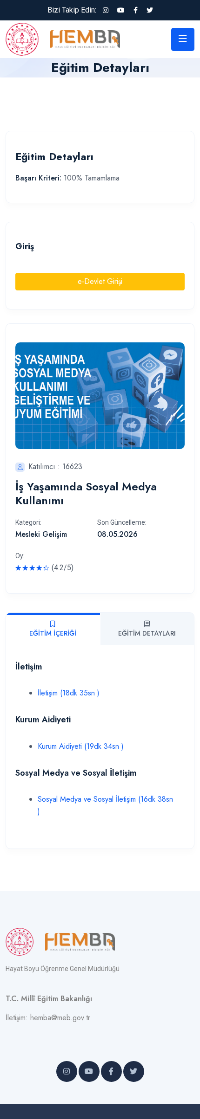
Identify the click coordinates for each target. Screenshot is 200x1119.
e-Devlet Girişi (100, 281)
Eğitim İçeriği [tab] (52, 633)
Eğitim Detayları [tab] (147, 633)
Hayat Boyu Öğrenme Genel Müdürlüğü (63, 968)
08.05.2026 (117, 534)
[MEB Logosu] (28, 38)
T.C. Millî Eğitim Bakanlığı (49, 998)
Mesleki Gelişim (41, 534)
